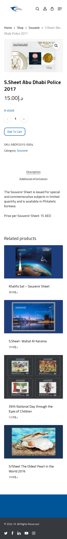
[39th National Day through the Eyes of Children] (33, 377)
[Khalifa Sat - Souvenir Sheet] (33, 261)
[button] (60, 9)
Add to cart (14, 131)
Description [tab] (33, 172)
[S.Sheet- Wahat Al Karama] (33, 316)
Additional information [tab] (33, 179)
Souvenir (34, 27)
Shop (20, 27)
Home (8, 27)
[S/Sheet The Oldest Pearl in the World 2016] (33, 441)
